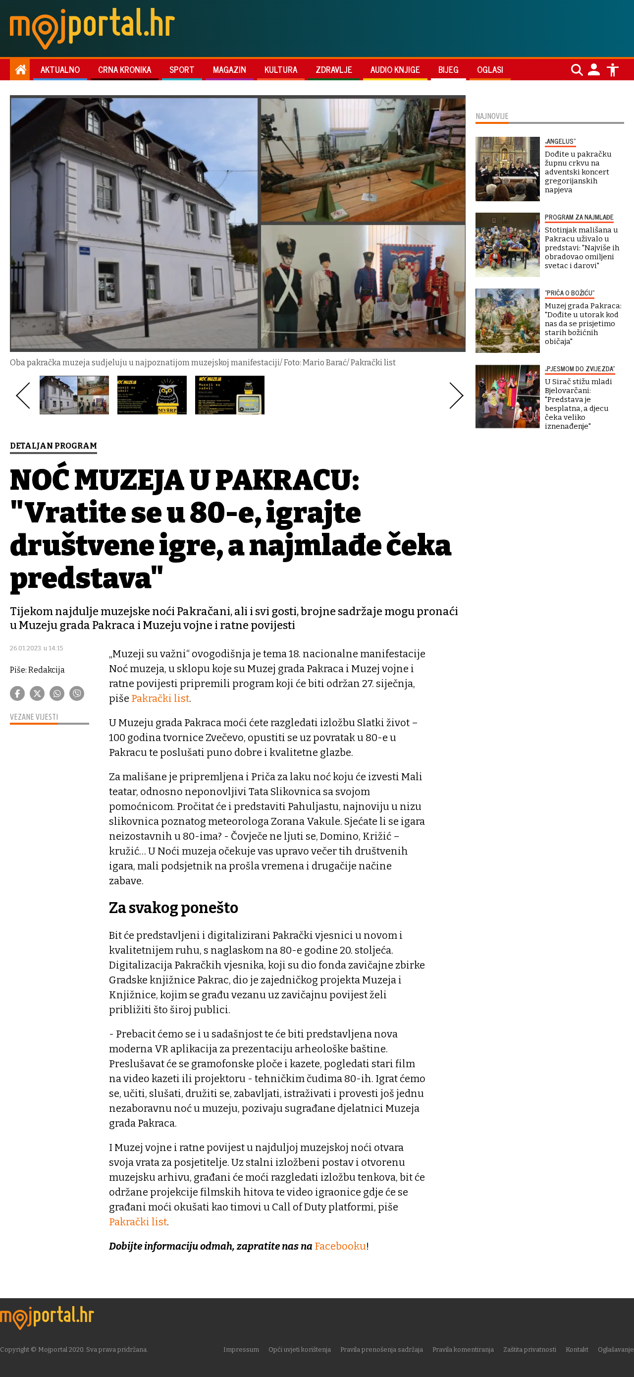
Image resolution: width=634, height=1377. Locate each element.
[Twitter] (37, 693)
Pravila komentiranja (463, 1349)
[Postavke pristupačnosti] (613, 70)
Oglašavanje (616, 1349)
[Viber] (76, 693)
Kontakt (577, 1349)
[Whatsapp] (57, 693)
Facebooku (340, 1246)
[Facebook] (17, 693)
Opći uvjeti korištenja (299, 1349)
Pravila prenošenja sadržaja (381, 1349)
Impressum (241, 1349)
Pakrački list (160, 698)
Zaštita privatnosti (529, 1349)
